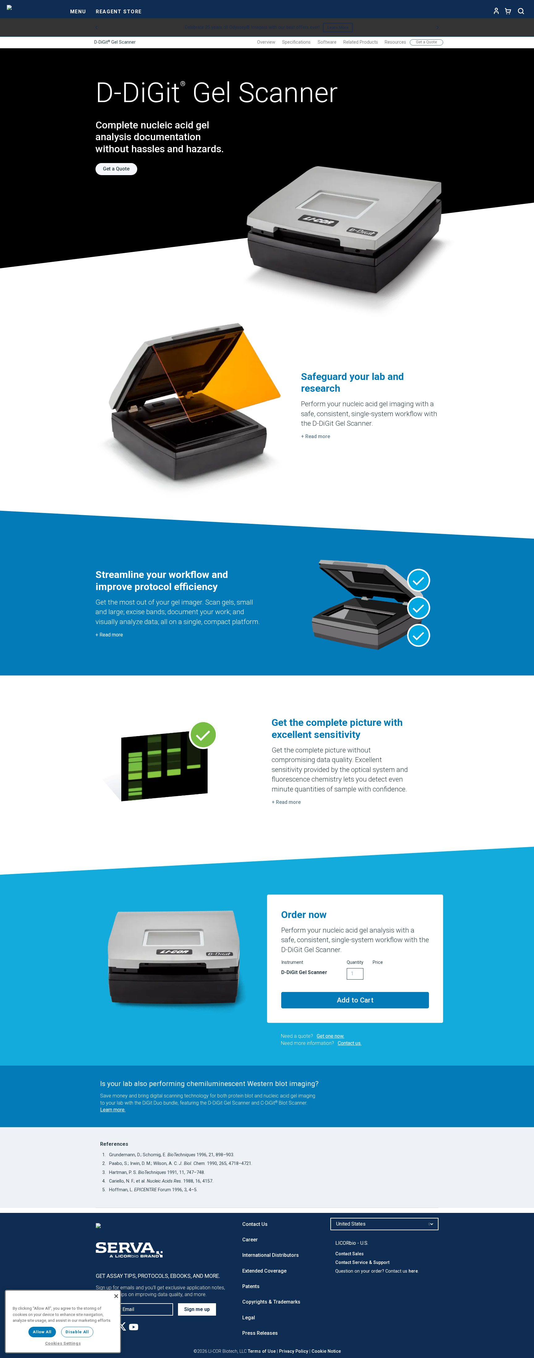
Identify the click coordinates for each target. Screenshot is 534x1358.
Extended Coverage (264, 1271)
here (413, 1271)
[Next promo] (437, 27)
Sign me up (197, 1309)
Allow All (42, 1332)
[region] (63, 1321)
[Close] (116, 1296)
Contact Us (255, 1224)
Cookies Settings (63, 1343)
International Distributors (270, 1255)
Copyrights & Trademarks (271, 1302)
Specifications (296, 42)
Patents (251, 1286)
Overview (266, 42)
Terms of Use (262, 1351)
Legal (248, 1318)
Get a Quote (426, 42)
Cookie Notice (326, 1351)
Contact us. (350, 1043)
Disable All (77, 1332)
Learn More (338, 27)
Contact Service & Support (362, 1262)
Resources (395, 42)
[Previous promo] (96, 27)
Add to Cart (355, 1000)
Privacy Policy (293, 1351)
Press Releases (260, 1333)
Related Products (360, 42)
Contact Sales (349, 1254)
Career (250, 1240)
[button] (315, 436)
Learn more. (112, 1110)
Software (327, 42)
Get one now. (330, 1036)
